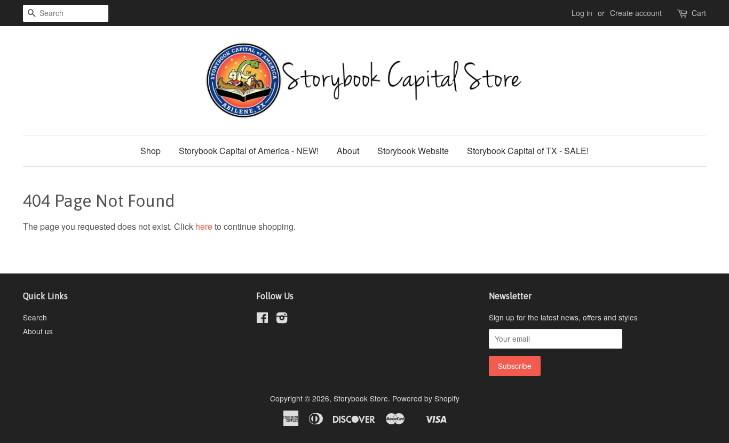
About (348, 150)
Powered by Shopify (425, 398)
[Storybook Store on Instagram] (282, 319)
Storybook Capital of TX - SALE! (528, 150)
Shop (150, 150)
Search (35, 317)
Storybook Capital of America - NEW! (249, 150)
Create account (636, 12)
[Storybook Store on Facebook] (262, 319)
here (203, 226)
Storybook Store (361, 398)
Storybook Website (413, 150)
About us (38, 331)
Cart (699, 12)
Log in (582, 12)
